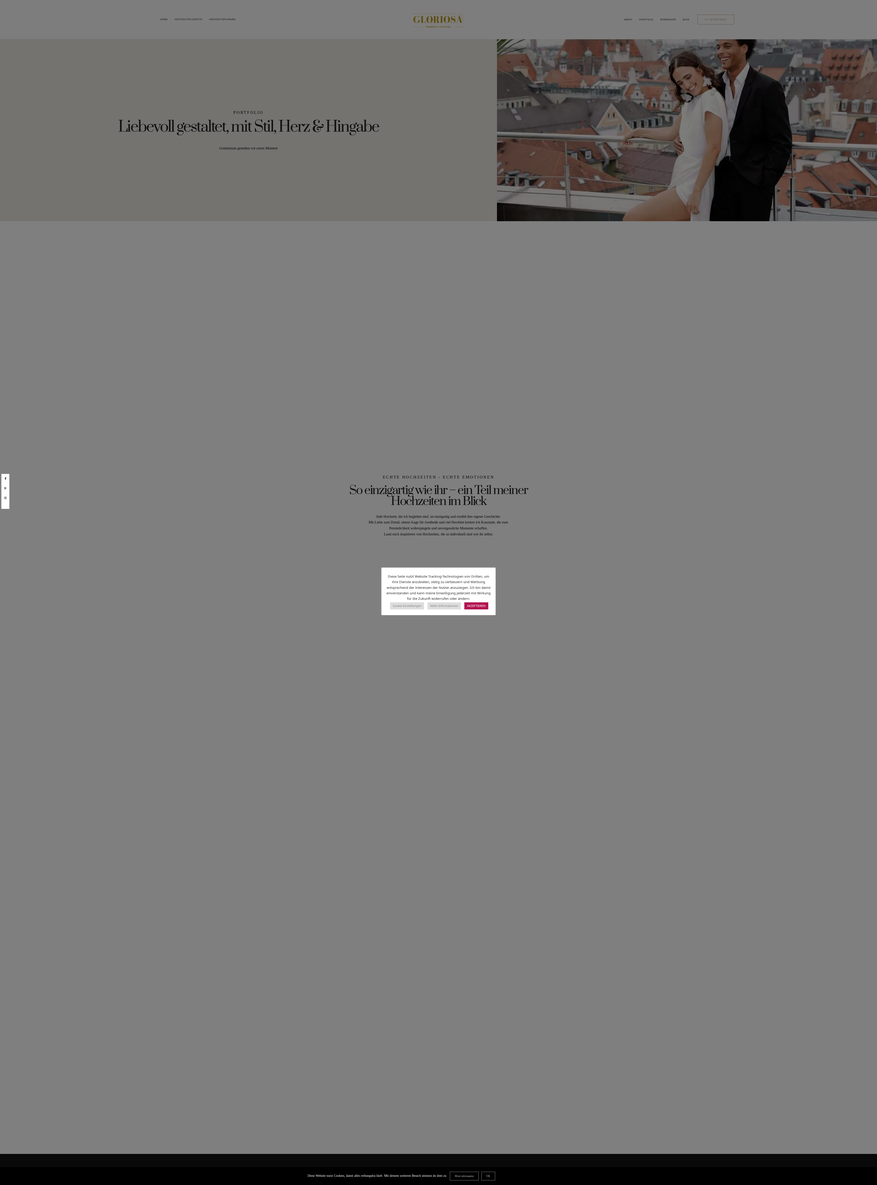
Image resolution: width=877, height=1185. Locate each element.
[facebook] (5, 479)
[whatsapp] (5, 506)
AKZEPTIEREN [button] (476, 606)
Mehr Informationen (444, 606)
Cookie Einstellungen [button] (407, 606)
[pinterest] (5, 488)
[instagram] (5, 498)
